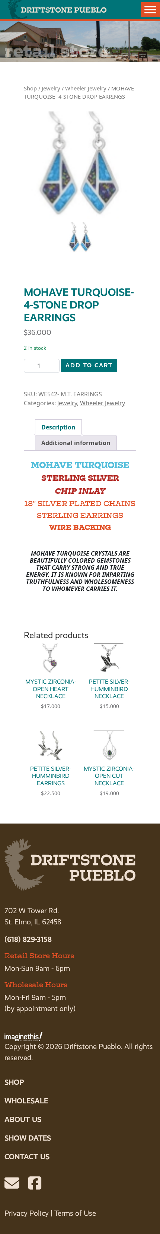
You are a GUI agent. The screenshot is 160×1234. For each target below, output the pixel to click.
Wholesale (26, 1100)
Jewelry (51, 88)
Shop (30, 88)
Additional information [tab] (76, 443)
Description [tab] (58, 427)
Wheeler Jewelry (85, 88)
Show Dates (27, 1138)
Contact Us (26, 1156)
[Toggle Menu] (150, 9)
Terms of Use (75, 1213)
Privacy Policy (26, 1213)
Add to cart (89, 365)
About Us (22, 1119)
